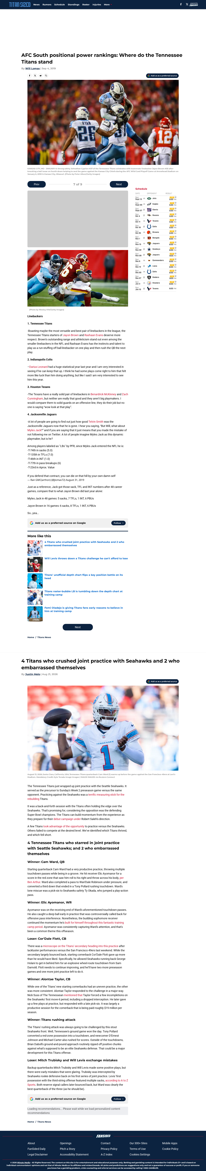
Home (30, 637)
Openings (65, 1143)
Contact (105, 1143)
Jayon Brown (71, 335)
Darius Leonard (38, 366)
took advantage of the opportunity (63, 826)
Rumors (47, 4)
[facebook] (181, 4)
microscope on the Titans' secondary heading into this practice (80, 946)
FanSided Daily (37, 1148)
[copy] (46, 75)
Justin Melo (32, 674)
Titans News (44, 637)
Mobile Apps (169, 1143)
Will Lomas (32, 68)
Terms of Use (138, 1148)
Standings (73, 4)
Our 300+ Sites (138, 1143)
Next (119, 184)
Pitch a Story (67, 1148)
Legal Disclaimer (38, 1154)
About (31, 1143)
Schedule (59, 4)
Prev (36, 184)
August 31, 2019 (75, 480)
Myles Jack (34, 430)
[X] (187, 4)
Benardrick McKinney (103, 394)
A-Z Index (106, 1154)
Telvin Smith (95, 421)
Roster (86, 4)
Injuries (97, 4)
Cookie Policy (170, 1148)
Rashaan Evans (93, 335)
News (36, 4)
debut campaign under (67, 819)
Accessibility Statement (74, 1154)
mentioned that (73, 995)
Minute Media (23, 1162)
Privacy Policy (109, 1148)
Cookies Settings (140, 1154)
